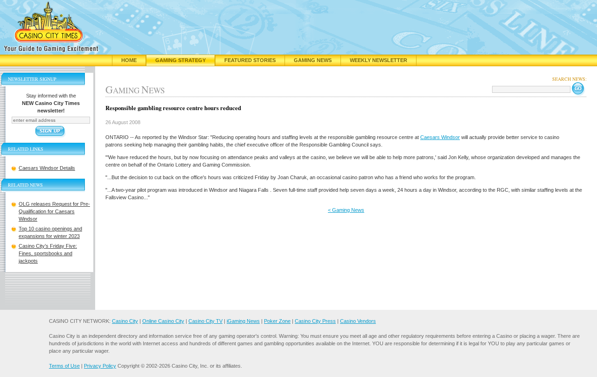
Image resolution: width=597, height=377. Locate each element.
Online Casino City (163, 321)
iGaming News (243, 321)
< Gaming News (346, 210)
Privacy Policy (100, 366)
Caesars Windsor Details (47, 168)
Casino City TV (205, 321)
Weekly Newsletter (378, 60)
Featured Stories (250, 60)
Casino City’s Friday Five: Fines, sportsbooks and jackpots (48, 253)
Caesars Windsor (440, 137)
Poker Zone (277, 321)
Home (129, 60)
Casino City (125, 321)
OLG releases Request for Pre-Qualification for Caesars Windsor (54, 211)
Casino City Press (315, 321)
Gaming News (313, 60)
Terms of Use (64, 366)
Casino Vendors (358, 321)
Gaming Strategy (180, 60)
